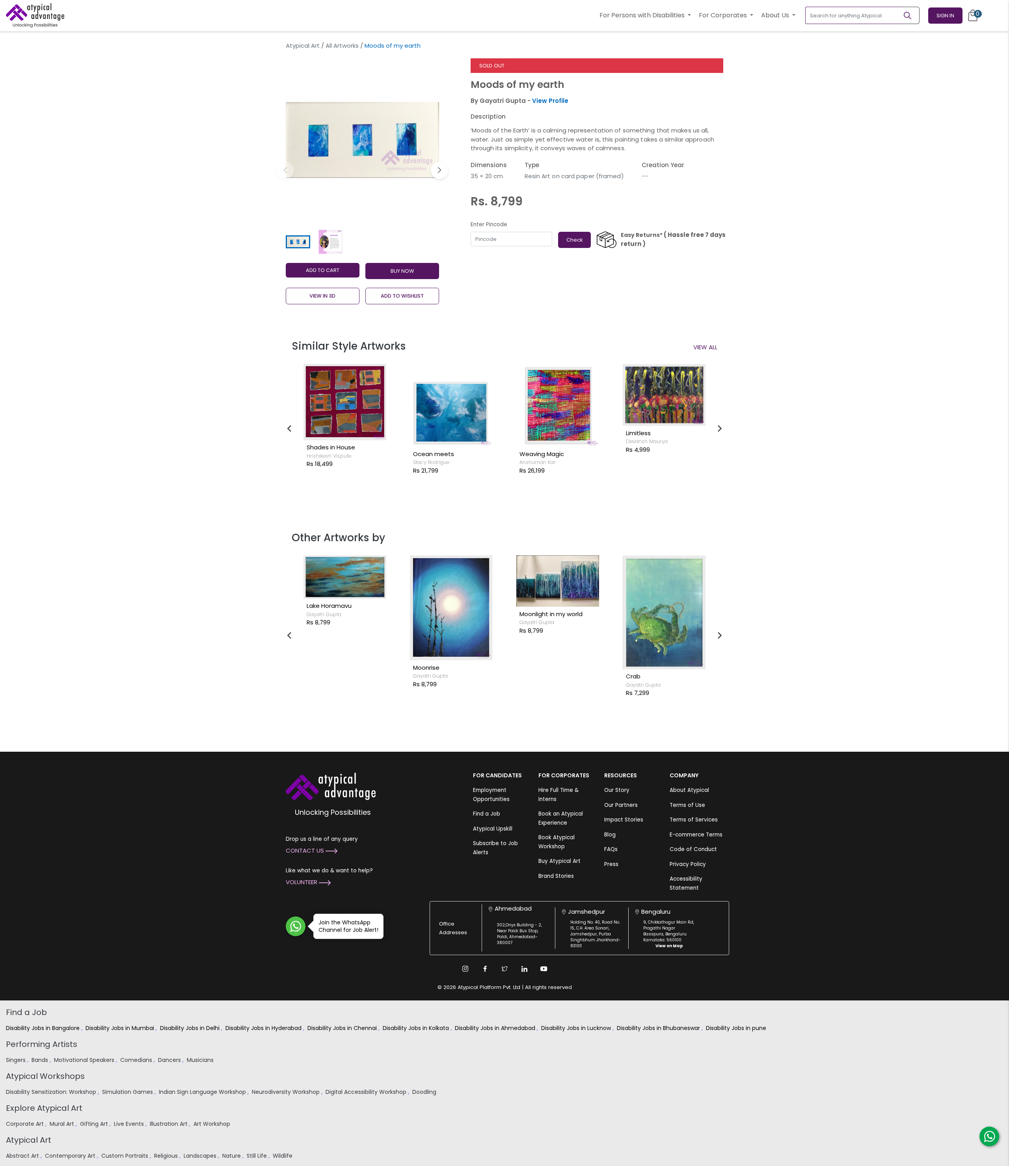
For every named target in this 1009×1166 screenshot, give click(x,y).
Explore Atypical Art (44, 1108)
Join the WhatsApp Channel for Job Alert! (348, 926)
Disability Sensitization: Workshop (52, 1092)
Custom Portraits (125, 1156)
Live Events (129, 1124)
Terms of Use (687, 805)
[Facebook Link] (485, 969)
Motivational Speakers (85, 1060)
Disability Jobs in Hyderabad (264, 1028)
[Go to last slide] (290, 428)
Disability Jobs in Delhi (190, 1028)
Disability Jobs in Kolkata (417, 1028)
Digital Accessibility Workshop (367, 1092)
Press (611, 864)
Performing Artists (41, 1044)
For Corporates (723, 15)
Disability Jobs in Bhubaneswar (659, 1028)
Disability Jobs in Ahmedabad (496, 1028)
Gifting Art (95, 1124)
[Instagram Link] (465, 969)
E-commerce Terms (696, 834)
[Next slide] (719, 428)
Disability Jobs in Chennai (342, 1028)
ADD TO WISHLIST (402, 295)
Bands (41, 1060)
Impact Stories (623, 819)
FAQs (611, 849)
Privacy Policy (688, 864)
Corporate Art (25, 1124)
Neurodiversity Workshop (286, 1092)
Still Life (257, 1156)
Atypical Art (303, 45)
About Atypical (689, 790)
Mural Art (63, 1124)
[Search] (911, 15)
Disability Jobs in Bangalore (43, 1028)
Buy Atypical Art (559, 861)
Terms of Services (694, 819)
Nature (232, 1156)
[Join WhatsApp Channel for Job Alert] (295, 926)
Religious (166, 1156)
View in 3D (322, 295)
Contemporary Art (71, 1156)
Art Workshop (213, 1124)
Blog (610, 834)
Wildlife (283, 1156)
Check (574, 240)
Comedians (137, 1060)
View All (705, 347)
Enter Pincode (489, 224)
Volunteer (302, 882)
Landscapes (201, 1156)
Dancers (170, 1060)
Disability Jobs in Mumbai (121, 1028)
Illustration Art (169, 1124)
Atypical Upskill (492, 829)
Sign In (945, 15)
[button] (439, 170)
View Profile (550, 101)
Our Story (616, 790)
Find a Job (486, 814)
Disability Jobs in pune (737, 1028)
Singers (16, 1060)
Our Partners (621, 805)
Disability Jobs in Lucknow (576, 1028)
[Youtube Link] (544, 969)
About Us (776, 15)
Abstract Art (23, 1156)
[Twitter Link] (504, 969)
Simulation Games (128, 1092)
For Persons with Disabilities (642, 15)
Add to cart (322, 270)
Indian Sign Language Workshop (203, 1092)
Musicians (201, 1060)
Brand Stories (556, 876)
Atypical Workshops (45, 1076)
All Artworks (342, 45)
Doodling (425, 1092)
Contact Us (306, 850)
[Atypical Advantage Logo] (331, 786)
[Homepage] (35, 15)
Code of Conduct (693, 849)
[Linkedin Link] (524, 969)
